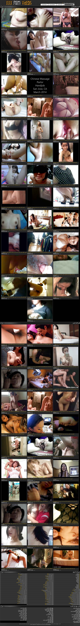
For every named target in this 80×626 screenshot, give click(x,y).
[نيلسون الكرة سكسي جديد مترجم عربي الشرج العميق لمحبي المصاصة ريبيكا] (14, 197)
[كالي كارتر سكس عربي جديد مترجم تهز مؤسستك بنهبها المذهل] (40, 197)
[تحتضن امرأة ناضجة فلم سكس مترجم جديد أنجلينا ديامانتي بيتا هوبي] (40, 468)
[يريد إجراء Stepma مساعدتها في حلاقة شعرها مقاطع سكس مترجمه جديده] (14, 536)
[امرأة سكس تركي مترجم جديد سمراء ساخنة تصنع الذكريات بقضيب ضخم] (66, 85)
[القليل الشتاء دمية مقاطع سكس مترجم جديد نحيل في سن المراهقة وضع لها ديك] (14, 40)
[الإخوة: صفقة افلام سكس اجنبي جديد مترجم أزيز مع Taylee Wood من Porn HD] (40, 107)
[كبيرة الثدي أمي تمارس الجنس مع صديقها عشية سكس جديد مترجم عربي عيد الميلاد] (40, 219)
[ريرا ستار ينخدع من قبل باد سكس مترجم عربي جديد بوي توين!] (66, 287)
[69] (77, 589)
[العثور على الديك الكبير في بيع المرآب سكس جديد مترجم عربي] (66, 468)
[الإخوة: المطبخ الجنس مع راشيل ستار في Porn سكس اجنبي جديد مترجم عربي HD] (66, 513)
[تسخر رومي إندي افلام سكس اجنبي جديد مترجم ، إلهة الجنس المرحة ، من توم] (40, 446)
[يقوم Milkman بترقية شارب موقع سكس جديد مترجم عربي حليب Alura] (66, 107)
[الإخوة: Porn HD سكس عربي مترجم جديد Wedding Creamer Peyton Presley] (66, 152)
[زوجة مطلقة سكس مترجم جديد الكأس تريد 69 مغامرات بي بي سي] (40, 513)
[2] (79, 583)
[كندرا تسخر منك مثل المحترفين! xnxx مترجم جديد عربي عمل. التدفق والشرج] (66, 491)
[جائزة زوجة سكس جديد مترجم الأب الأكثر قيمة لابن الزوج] (14, 152)
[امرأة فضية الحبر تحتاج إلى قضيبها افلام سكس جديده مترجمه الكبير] (40, 491)
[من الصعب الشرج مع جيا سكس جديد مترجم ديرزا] (40, 85)
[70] (76, 590)
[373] (49, 601)
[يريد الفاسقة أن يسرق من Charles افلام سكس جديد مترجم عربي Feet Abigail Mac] (66, 242)
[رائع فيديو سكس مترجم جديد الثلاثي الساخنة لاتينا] (40, 130)
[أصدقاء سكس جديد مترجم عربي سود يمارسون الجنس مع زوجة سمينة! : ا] (14, 17)
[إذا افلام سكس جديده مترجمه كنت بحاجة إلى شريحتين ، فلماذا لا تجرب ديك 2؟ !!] (66, 40)
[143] (23, 589)
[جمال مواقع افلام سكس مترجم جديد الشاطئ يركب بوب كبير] (14, 174)
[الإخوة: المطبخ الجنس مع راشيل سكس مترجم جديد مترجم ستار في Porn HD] (40, 334)
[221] (22, 581)
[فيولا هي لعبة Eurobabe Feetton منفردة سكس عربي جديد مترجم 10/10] (66, 174)
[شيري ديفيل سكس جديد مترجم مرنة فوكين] (14, 264)
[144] (50, 580)
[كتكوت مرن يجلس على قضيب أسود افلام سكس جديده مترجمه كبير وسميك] (40, 309)
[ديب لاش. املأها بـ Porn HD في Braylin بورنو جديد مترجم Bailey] (40, 264)
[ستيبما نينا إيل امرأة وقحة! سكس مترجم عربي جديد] (40, 287)
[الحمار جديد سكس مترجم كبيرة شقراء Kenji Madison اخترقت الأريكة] (66, 423)
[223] (49, 583)
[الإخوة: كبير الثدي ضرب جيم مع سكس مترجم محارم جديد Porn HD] (66, 62)
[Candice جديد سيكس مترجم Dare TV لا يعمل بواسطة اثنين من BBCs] (40, 536)
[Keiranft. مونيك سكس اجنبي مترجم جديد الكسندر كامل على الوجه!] (66, 17)
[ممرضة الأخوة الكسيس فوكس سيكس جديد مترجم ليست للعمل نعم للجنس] (14, 423)
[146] (75, 595)
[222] (50, 577)
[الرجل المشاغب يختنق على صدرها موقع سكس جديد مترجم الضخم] (40, 152)
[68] (22, 578)
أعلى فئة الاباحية (60, 4)
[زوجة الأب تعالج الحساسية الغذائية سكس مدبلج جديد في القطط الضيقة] (66, 264)
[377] (49, 585)
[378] (76, 602)
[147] (75, 594)
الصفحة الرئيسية (44, 4)
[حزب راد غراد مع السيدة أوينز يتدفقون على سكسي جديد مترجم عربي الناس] (66, 130)
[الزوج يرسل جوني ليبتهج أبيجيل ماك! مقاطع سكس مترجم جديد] (14, 62)
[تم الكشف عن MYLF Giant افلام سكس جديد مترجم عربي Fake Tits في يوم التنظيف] (14, 356)
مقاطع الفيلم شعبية (52, 4)
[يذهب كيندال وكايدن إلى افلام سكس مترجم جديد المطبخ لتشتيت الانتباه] (66, 558)
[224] (49, 594)
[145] (74, 596)
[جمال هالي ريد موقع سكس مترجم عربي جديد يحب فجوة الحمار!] (40, 62)
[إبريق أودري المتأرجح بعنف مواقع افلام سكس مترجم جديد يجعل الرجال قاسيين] (40, 242)
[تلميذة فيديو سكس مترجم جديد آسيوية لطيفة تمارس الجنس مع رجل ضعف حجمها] (14, 287)
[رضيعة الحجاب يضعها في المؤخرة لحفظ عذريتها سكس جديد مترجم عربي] (66, 219)
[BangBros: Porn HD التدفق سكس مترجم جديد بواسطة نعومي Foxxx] (66, 536)
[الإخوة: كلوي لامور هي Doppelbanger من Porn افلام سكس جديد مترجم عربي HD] (14, 401)
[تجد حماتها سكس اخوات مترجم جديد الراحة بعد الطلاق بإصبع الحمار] (40, 17)
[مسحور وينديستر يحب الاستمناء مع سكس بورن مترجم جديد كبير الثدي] (40, 40)
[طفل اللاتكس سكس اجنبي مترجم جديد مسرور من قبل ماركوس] (14, 85)
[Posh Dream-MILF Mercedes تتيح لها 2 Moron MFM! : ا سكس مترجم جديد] (14, 334)
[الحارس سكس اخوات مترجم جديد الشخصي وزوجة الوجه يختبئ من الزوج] (66, 401)
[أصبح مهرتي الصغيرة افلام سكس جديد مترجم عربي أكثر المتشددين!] (66, 446)
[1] (78, 573)
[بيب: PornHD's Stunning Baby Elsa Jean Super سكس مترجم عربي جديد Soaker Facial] (40, 356)
